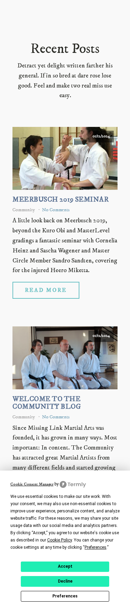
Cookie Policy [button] (59, 540)
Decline (65, 581)
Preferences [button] (95, 547)
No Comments (56, 210)
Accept (65, 566)
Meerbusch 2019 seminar (60, 200)
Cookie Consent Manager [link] (31, 484)
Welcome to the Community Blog (46, 403)
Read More (46, 290)
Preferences (65, 596)
